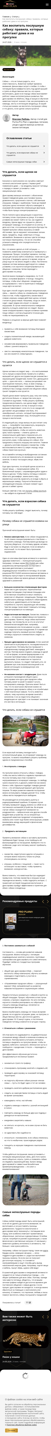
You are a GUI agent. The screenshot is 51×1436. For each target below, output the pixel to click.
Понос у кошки (11, 1356)
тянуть (23, 805)
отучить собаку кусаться (36, 491)
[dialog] (25, 1415)
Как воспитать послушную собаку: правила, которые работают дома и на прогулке (25, 20)
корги (45, 1250)
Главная (5, 16)
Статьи (15, 16)
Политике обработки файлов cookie (22, 1425)
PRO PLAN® (30, 563)
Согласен (11, 1430)
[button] (43, 901)
